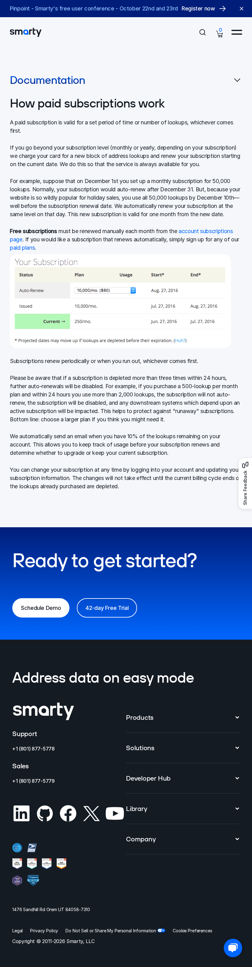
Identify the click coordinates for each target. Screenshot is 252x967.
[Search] (202, 32)
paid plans (22, 247)
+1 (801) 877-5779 (33, 781)
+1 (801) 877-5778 (33, 749)
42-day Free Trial (106, 608)
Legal (17, 930)
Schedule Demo (41, 608)
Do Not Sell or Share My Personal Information (110, 930)
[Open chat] (233, 948)
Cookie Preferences (192, 930)
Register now (204, 8)
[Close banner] (241, 8)
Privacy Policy (44, 930)
